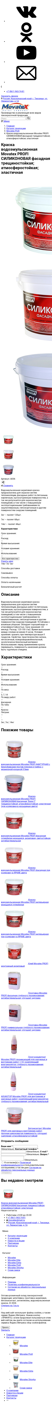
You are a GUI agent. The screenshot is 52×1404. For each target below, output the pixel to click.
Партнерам (13, 1243)
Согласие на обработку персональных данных (21, 1168)
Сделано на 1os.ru (10, 1305)
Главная (10, 1334)
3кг (11, 563)
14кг (3, 563)
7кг (8, 563)
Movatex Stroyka (16, 1267)
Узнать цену (7, 561)
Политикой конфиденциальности (16, 1163)
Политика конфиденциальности (24, 1284)
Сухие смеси (14, 1270)
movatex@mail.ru (16, 1220)
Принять (5, 1327)
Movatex (12, 1257)
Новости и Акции (16, 1240)
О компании (14, 1238)
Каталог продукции (17, 1235)
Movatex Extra (14, 1262)
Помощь (12, 1282)
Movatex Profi (14, 1265)
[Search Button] (28, 118)
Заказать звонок (9, 96)
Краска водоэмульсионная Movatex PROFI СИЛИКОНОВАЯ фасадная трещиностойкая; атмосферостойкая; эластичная (23, 1205)
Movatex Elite (14, 1260)
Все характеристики (10, 559)
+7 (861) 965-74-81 (15, 91)
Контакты (13, 1245)
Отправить (6, 1173)
